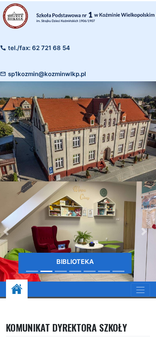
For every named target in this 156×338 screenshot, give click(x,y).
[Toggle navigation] (140, 290)
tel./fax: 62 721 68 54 (39, 48)
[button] (144, 231)
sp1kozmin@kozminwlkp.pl (47, 74)
